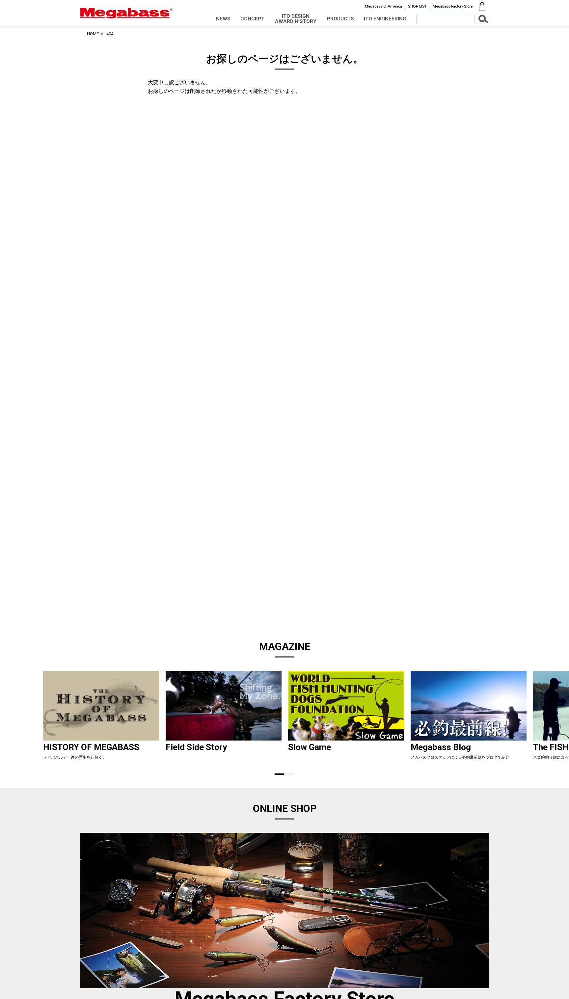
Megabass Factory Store (453, 6)
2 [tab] (289, 774)
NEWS (223, 19)
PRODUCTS (340, 19)
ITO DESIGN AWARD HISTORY (295, 18)
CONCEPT (252, 19)
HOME (93, 33)
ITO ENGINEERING (385, 19)
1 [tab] (279, 774)
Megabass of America (383, 6)
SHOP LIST (417, 6)
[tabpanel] (101, 718)
